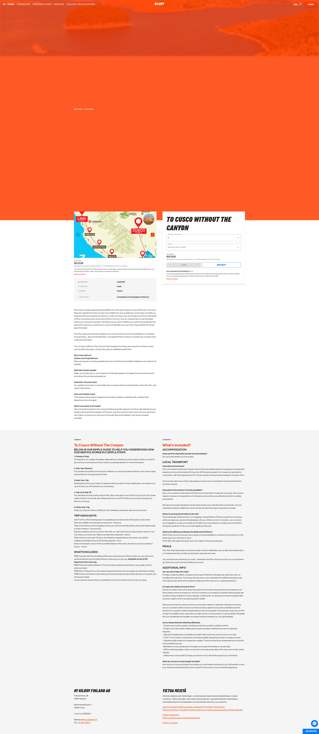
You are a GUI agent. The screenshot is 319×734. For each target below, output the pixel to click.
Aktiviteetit (59, 4)
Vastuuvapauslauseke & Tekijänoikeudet (225, 710)
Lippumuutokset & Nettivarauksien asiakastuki (182, 707)
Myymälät (208, 707)
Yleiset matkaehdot (170, 715)
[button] (203, 237)
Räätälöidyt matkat (42, 4)
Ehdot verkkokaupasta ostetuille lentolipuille (181, 718)
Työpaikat (183, 710)
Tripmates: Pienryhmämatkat (81, 4)
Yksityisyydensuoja (197, 710)
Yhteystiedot (219, 707)
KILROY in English (170, 723)
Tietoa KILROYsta (170, 710)
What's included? (79, 274)
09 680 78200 (84, 723)
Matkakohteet (23, 4)
